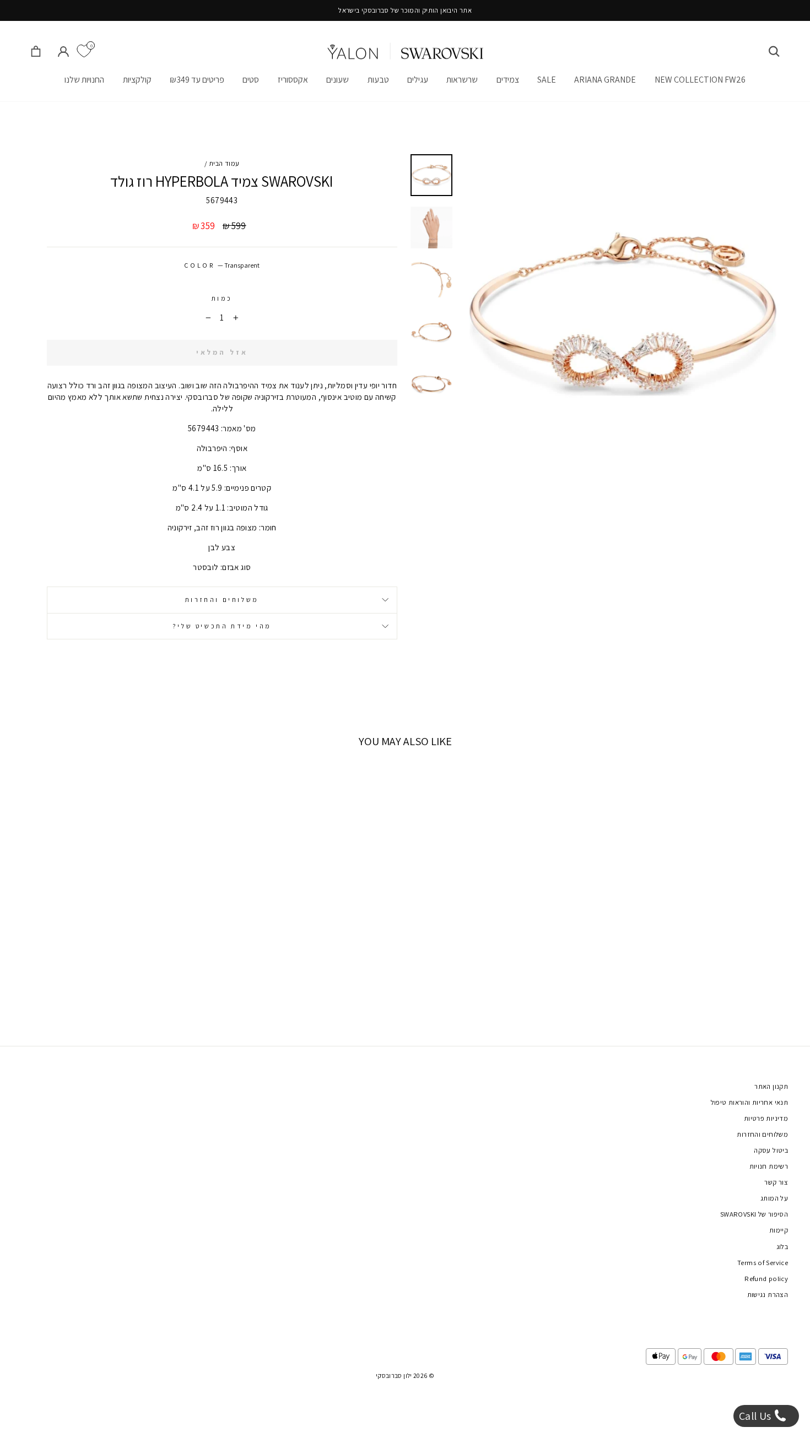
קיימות (778, 1230)
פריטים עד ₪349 (197, 79)
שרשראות (462, 79)
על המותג (774, 1198)
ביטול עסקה (771, 1150)
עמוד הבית (224, 163)
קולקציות (137, 79)
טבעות (378, 79)
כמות (222, 298)
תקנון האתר (771, 1086)
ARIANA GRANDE (605, 79)
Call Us (756, 1416)
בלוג (782, 1246)
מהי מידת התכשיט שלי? (222, 626)
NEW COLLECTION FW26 (700, 79)
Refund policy (766, 1278)
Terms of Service (762, 1262)
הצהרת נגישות (768, 1294)
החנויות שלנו (84, 79)
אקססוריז (293, 79)
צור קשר (776, 1182)
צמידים (507, 79)
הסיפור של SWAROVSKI (754, 1214)
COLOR (222, 265)
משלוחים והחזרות (222, 599)
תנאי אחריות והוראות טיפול (749, 1102)
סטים (250, 79)
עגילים (417, 79)
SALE (546, 79)
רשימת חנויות (769, 1166)
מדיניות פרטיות (766, 1118)
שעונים (337, 79)
